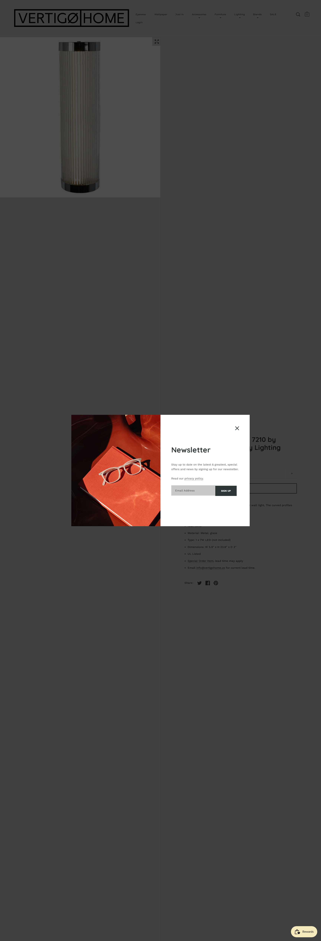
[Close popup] (237, 428)
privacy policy (193, 478)
